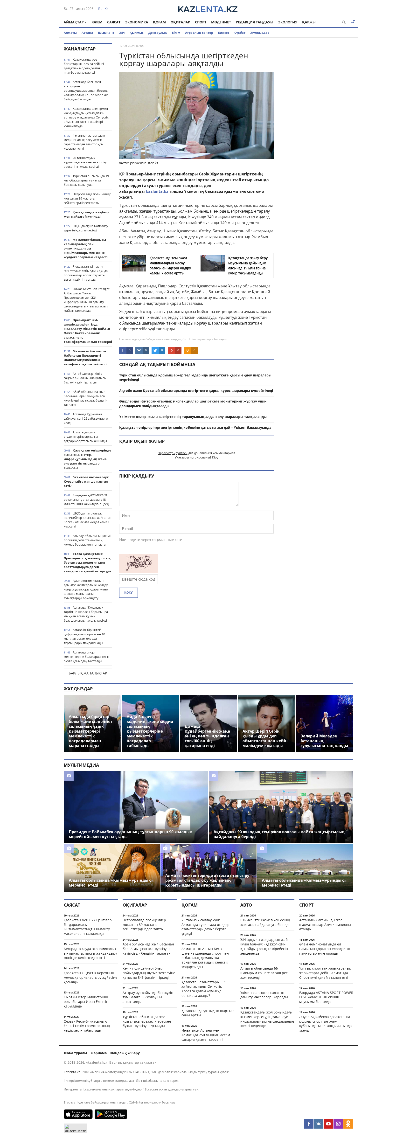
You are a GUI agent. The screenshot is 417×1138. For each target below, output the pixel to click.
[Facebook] (308, 1124)
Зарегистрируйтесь (173, 453)
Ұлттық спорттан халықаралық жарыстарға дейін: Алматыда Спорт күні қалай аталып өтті (325, 973)
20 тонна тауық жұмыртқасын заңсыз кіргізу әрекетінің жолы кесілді (85, 162)
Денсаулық (157, 32)
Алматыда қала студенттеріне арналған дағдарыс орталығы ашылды (85, 436)
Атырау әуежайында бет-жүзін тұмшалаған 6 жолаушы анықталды (148, 997)
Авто (246, 905)
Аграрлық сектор (199, 32)
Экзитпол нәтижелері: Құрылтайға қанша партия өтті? (86, 481)
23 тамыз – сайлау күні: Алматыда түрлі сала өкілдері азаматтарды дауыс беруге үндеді (205, 927)
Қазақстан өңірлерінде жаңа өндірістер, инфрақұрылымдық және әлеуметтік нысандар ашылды (87, 459)
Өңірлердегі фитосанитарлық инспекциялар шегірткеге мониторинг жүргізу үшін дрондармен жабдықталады (192, 403)
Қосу (128, 592)
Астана (87, 32)
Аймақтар (74, 22)
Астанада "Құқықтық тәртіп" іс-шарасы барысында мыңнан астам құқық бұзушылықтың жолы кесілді (86, 614)
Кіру (215, 457)
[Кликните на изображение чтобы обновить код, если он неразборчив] (138, 571)
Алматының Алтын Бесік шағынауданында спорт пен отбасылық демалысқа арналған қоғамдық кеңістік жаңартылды (205, 957)
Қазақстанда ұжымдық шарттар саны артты (208, 1013)
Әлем (97, 22)
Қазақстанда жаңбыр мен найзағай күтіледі (86, 214)
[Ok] (348, 1124)
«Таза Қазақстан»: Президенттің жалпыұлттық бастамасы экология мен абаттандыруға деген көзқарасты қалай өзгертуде (87, 562)
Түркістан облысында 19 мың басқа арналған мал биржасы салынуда (86, 180)
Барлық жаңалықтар (88, 673)
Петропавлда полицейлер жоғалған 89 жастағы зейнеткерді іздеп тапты (87, 198)
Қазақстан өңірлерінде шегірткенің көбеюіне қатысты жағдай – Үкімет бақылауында (195, 427)
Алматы (70, 32)
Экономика (136, 22)
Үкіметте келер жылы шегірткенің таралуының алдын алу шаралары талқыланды (193, 416)
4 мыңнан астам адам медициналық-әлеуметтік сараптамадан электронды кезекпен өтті (84, 142)
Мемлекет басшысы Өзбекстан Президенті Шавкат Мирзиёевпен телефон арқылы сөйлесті (85, 357)
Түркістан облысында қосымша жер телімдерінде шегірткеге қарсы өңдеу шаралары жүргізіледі (195, 377)
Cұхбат (239, 32)
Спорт (200, 22)
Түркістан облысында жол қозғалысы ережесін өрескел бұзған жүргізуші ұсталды (147, 1021)
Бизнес (223, 32)
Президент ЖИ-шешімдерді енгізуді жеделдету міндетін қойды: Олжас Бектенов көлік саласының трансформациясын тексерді (88, 331)
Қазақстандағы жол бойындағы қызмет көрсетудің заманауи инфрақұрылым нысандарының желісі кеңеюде (267, 1019)
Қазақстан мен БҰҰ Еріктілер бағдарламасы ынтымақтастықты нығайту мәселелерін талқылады (88, 927)
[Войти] (353, 22)
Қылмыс (137, 32)
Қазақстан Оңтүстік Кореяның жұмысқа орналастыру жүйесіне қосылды (90, 977)
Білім (176, 32)
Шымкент (106, 32)
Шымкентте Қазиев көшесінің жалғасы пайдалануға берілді (265, 922)
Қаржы (309, 22)
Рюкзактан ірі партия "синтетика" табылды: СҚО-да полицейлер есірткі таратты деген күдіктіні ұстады (86, 273)
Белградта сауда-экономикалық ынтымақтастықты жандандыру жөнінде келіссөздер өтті (90, 953)
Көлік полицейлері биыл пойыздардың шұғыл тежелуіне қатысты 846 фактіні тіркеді (149, 973)
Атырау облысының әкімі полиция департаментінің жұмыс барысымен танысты (87, 540)
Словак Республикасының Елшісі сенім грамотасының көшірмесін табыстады (87, 1026)
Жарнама (98, 1053)
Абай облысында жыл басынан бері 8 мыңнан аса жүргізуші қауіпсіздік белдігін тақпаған (85, 398)
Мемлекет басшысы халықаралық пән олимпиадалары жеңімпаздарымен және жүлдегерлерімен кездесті (86, 248)
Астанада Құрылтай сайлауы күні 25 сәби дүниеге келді (86, 418)
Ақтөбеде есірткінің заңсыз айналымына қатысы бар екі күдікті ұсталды (85, 377)
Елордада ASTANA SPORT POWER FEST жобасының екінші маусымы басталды (326, 997)
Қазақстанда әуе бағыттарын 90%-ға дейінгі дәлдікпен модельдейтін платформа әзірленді (84, 66)
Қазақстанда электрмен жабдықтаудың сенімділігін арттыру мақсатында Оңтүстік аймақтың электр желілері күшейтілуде (86, 117)
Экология (287, 22)
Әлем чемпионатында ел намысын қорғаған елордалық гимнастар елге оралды (324, 949)
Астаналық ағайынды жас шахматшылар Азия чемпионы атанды (325, 924)
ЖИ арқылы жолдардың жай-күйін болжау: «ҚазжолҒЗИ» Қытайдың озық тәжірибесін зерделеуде (264, 946)
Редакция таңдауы (254, 22)
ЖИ (122, 32)
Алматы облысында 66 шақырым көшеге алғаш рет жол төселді (264, 973)
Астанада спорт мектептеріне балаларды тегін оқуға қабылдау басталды (86, 656)
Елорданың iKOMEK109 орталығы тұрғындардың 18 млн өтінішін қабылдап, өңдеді (86, 499)
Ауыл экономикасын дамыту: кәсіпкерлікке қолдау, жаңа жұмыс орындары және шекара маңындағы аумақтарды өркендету (86, 589)
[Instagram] (338, 1124)
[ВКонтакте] (318, 1124)
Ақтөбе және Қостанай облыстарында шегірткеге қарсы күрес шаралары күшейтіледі (196, 390)
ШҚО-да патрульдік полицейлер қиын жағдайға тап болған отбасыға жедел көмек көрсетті (87, 519)
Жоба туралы (75, 1053)
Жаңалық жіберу (125, 1053)
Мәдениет (221, 22)
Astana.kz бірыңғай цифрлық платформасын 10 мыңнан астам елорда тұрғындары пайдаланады (84, 636)
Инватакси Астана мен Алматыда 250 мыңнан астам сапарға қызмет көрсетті (205, 1035)
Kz (106, 8)
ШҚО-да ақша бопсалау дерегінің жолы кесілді (86, 228)
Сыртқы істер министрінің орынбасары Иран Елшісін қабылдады (86, 1001)
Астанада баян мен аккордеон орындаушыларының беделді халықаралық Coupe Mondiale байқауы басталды (86, 90)
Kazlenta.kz (72, 1072)
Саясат (113, 22)
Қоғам (159, 22)
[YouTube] (328, 1124)
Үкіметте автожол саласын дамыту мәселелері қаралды (264, 994)
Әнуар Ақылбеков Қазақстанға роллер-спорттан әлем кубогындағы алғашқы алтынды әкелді (325, 1023)
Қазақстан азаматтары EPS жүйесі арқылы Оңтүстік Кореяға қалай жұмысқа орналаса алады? (203, 989)
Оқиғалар (180, 22)
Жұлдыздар (259, 32)
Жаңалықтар (80, 49)
